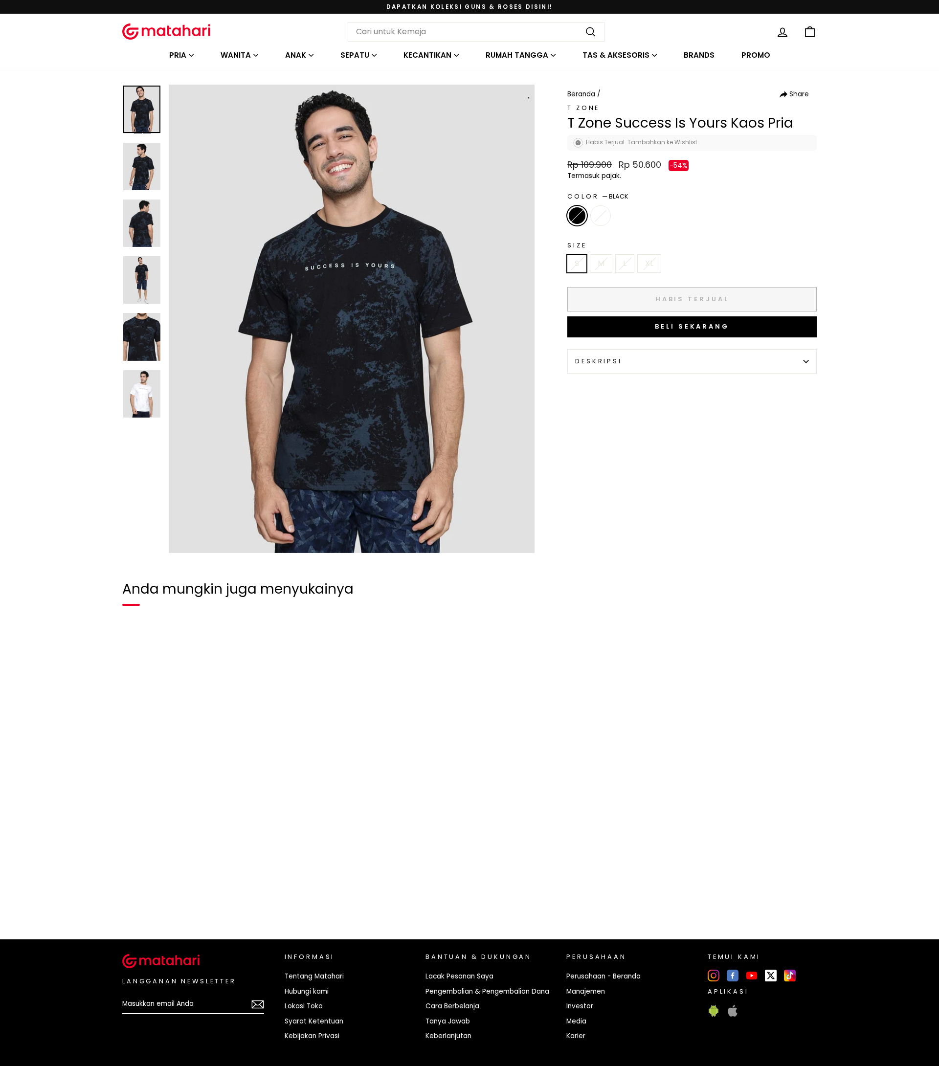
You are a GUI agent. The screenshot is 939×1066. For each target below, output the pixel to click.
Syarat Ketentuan (314, 1021)
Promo (755, 55)
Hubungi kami (307, 991)
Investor (579, 1006)
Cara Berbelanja (452, 1006)
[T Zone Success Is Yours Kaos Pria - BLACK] (136, 898)
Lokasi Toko (304, 1006)
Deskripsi (598, 361)
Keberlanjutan (448, 1036)
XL (649, 263)
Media (576, 1021)
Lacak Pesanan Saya (459, 976)
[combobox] (476, 32)
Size (576, 245)
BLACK (577, 215)
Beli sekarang (692, 326)
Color (597, 196)
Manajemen (585, 991)
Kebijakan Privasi (312, 1036)
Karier (575, 1036)
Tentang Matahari (314, 976)
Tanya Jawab (447, 1021)
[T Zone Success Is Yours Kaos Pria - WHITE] (153, 898)
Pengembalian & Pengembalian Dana (487, 991)
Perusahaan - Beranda (603, 976)
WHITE (600, 215)
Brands (699, 55)
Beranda (581, 94)
